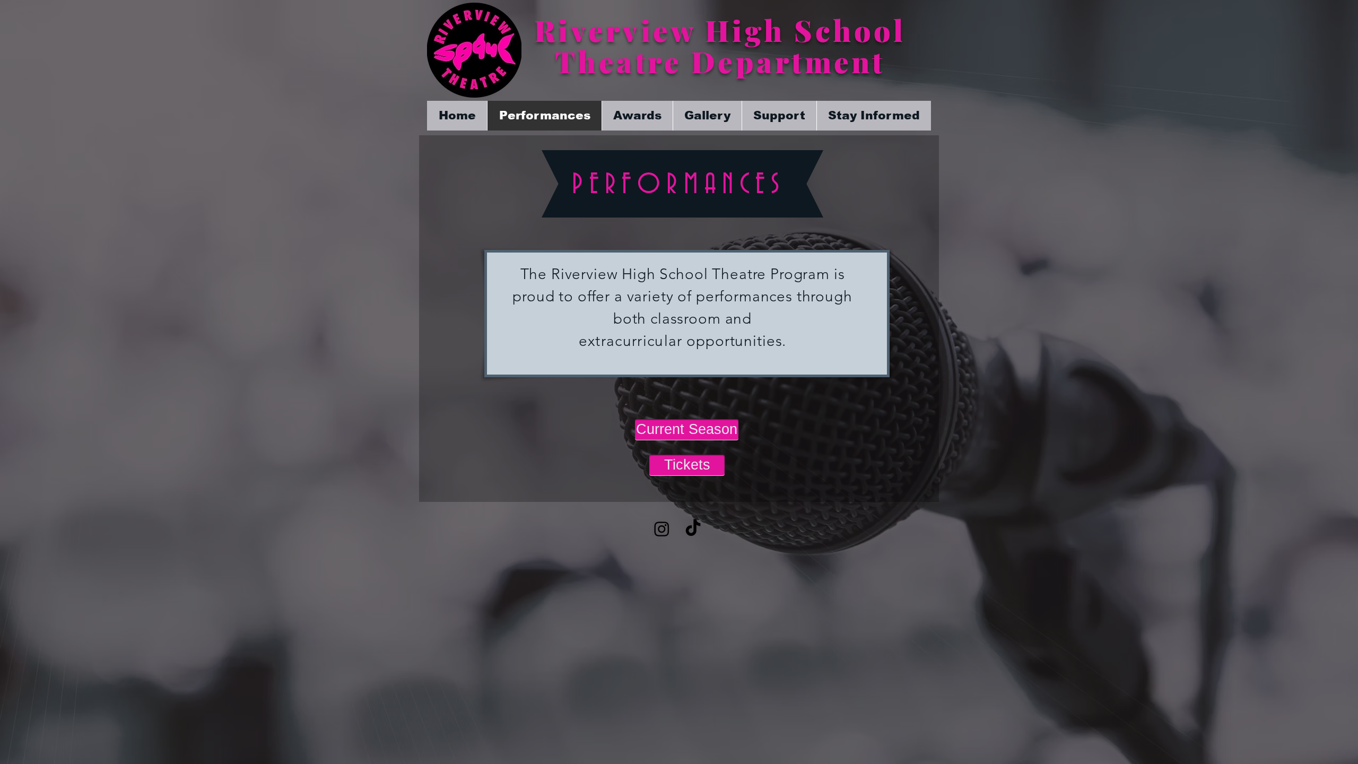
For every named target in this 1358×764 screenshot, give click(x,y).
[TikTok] (693, 529)
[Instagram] (662, 529)
